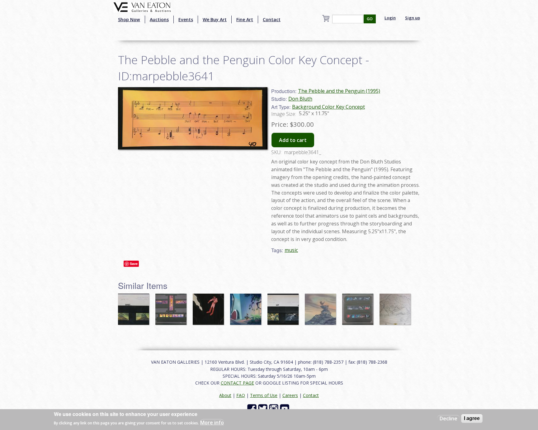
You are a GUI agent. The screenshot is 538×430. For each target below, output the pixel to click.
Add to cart (293, 140)
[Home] (142, 6)
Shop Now (129, 19)
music (291, 250)
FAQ (240, 395)
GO (370, 18)
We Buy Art (215, 19)
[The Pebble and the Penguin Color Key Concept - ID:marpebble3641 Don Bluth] (192, 117)
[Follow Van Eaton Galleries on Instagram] (274, 408)
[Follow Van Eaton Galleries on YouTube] (285, 408)
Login (390, 18)
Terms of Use (263, 395)
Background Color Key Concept (328, 106)
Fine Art (244, 19)
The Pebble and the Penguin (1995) (339, 90)
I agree (472, 418)
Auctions (159, 19)
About (225, 395)
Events (185, 19)
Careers (290, 395)
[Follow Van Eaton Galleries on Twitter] (263, 408)
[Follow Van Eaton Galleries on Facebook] (252, 408)
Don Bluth (300, 98)
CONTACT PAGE (237, 383)
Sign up (412, 18)
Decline (448, 418)
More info (212, 422)
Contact (272, 19)
